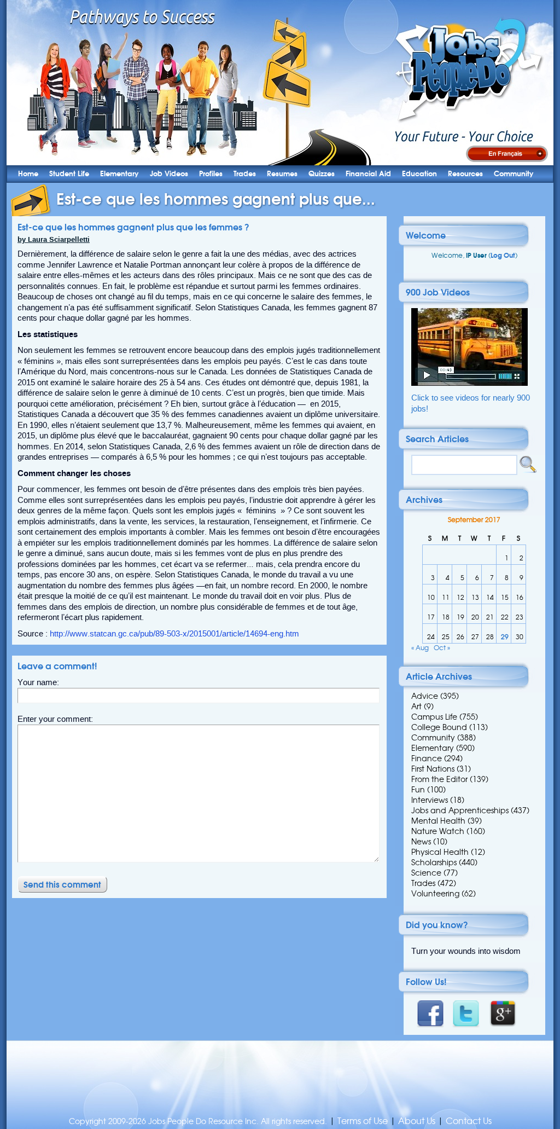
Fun (418, 790)
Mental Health (438, 821)
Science (426, 873)
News (421, 842)
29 (505, 637)
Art (416, 706)
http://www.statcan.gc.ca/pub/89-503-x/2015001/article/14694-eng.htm (174, 633)
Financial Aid (368, 173)
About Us (416, 1121)
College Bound (439, 727)
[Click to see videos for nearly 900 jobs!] (469, 383)
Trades (245, 173)
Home (28, 173)
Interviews (429, 800)
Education (419, 173)
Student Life (69, 173)
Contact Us (469, 1121)
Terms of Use (362, 1121)
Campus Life (434, 717)
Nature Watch (437, 831)
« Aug (420, 648)
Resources (465, 173)
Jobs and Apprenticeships (460, 810)
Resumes (282, 173)
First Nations (432, 769)
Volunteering (435, 894)
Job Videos (169, 173)
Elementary (119, 173)
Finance (426, 758)
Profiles (211, 173)
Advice (424, 696)
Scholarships (434, 862)
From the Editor (439, 779)
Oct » (442, 648)
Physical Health (440, 852)
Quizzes (321, 173)
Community (514, 173)
